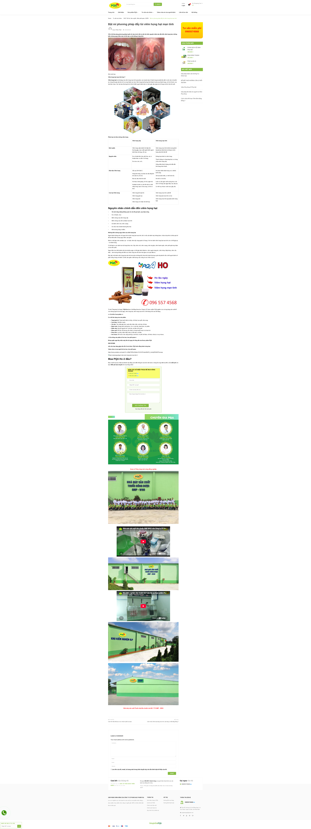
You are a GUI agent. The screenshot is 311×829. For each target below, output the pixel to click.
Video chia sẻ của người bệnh (166, 12)
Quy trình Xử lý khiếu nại (153, 810)
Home (109, 18)
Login (183, 5)
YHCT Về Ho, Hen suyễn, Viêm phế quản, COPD (135, 18)
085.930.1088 (133, 375)
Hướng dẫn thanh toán (169, 802)
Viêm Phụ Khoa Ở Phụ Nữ (188, 87)
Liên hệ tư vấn (183, 12)
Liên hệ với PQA (151, 802)
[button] (197, 4)
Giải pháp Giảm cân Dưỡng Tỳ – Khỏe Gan (190, 75)
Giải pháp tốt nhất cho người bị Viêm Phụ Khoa (191, 93)
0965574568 (186, 784)
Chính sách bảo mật (151, 805)
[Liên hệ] (4, 812)
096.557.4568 (133, 373)
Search (158, 4)
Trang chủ (111, 12)
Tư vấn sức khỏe (147, 12)
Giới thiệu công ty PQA (152, 800)
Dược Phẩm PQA (116, 29)
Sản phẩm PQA (132, 12)
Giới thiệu (121, 12)
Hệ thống (194, 12)
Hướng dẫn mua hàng (169, 800)
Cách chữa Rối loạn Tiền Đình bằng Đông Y (191, 99)
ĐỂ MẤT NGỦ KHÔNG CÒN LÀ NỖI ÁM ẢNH (191, 81)
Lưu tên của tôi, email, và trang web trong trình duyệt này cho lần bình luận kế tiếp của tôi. (139, 769)
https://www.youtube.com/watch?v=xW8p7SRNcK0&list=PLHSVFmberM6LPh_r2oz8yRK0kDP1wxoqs (135, 352)
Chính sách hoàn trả (151, 807)
